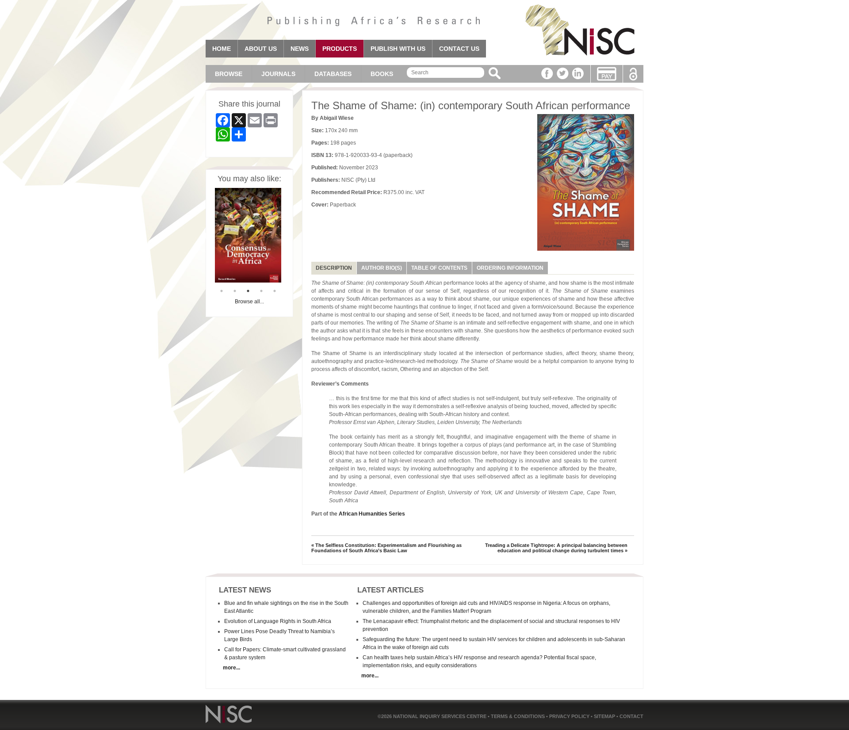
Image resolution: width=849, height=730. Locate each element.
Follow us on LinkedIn (578, 73)
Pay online (606, 74)
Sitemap (605, 716)
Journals (278, 73)
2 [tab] (234, 291)
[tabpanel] (248, 235)
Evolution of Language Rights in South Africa (277, 621)
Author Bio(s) (381, 268)
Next (287, 236)
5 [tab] (274, 291)
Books (382, 73)
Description (334, 268)
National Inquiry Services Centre (440, 716)
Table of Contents (439, 268)
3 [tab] (248, 291)
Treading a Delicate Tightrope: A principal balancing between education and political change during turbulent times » (556, 548)
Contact (631, 716)
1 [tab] (221, 291)
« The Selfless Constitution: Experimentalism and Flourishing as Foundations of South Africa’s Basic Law (386, 548)
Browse (228, 73)
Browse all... (249, 301)
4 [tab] (261, 291)
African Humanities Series (372, 514)
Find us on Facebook (547, 73)
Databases (333, 73)
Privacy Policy (570, 716)
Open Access (633, 74)
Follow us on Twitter (563, 73)
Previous (208, 236)
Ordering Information (510, 268)
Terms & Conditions (518, 716)
